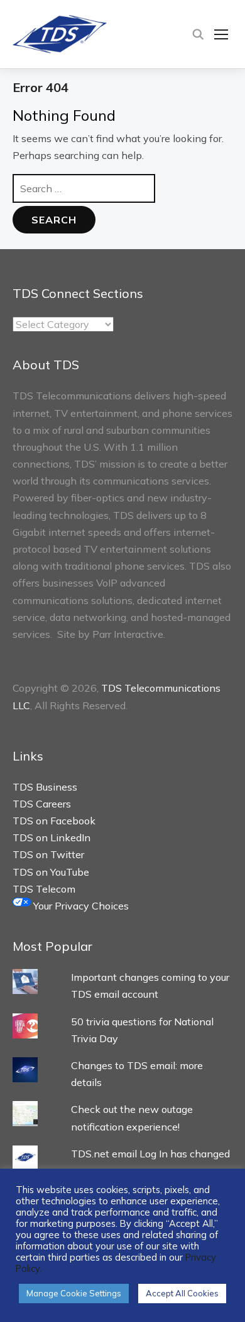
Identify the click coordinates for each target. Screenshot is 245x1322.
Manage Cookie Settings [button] (73, 1293)
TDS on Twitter (48, 854)
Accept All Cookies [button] (182, 1293)
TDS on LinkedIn (51, 837)
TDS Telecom (44, 889)
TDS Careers (42, 803)
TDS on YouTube (51, 872)
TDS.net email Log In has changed (150, 1153)
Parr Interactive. (128, 634)
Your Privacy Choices (80, 905)
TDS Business (45, 787)
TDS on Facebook (54, 820)
